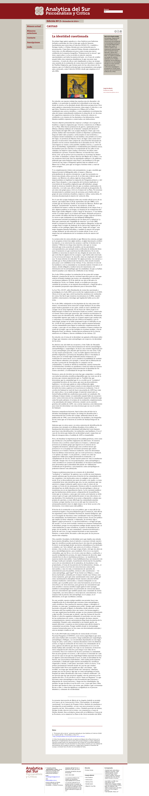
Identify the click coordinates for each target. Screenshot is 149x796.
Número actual (34, 26)
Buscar (106, 9)
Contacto (31, 37)
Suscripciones (33, 42)
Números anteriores (32, 31)
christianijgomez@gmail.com (53, 777)
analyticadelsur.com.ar (51, 780)
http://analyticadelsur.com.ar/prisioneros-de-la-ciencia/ (69, 736)
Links (29, 47)
